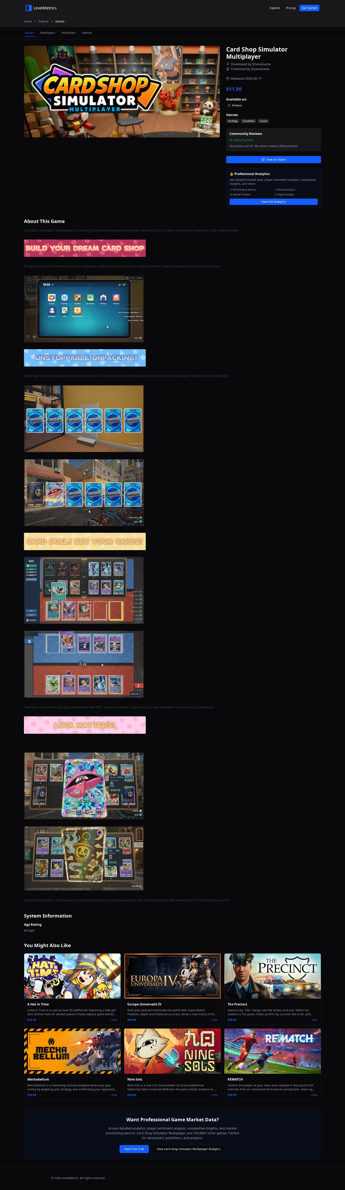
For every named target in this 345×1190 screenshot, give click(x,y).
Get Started (309, 8)
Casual (263, 121)
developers (47, 33)
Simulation (248, 121)
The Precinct (237, 1004)
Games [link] (59, 21)
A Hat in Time (38, 1004)
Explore (275, 8)
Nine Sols (134, 1079)
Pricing (290, 8)
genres (87, 33)
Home (28, 21)
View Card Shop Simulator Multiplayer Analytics (189, 1149)
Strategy (232, 121)
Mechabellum (38, 1079)
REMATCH (235, 1079)
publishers (69, 33)
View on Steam (276, 159)
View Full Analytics (273, 202)
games (29, 33)
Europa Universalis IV (144, 1004)
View (114, 1020)
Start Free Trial (134, 1149)
